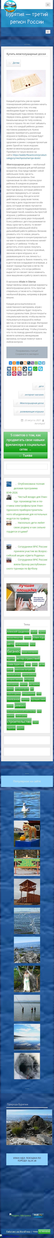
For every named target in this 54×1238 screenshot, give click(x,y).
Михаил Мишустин (15, 637)
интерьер (29, 679)
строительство (19, 721)
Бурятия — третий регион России (27, 18)
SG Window (44, 1231)
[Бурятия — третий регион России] (10, 6)
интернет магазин (34, 394)
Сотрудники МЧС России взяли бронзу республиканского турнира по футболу (26, 564)
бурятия (11, 658)
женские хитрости (25, 669)
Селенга (28, 638)
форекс (20, 728)
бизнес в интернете (30, 652)
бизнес (13, 651)
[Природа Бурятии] (29, 1127)
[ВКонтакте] (10, 363)
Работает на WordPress (18, 1231)
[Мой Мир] (17, 363)
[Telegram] (43, 363)
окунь (39, 694)
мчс (32, 689)
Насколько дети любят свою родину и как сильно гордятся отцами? (25, 527)
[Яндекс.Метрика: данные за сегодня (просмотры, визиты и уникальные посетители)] (9, 1236)
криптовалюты (12, 684)
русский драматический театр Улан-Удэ (21, 711)
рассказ (10, 706)
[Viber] (32, 363)
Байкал (34, 632)
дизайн (10, 670)
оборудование (28, 693)
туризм (11, 727)
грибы (28, 664)
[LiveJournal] (28, 363)
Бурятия (42, 632)
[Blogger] (25, 363)
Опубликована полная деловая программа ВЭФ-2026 (25, 488)
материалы (34, 684)
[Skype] (39, 363)
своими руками (21, 716)
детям (41, 664)
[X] (21, 363)
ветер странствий (28, 658)
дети (41, 386)
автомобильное (22, 644)
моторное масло (22, 689)
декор (34, 664)
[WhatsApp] (36, 363)
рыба (39, 711)
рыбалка (10, 715)
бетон (32, 644)
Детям (16, 62)
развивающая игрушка (32, 411)
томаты (35, 722)
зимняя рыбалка (29, 675)
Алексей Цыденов (18, 631)
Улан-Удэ (38, 637)
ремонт (20, 705)
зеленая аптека (14, 674)
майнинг (23, 684)
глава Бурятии (15, 664)
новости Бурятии (13, 694)
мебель (10, 689)
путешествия (38, 699)
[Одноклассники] (14, 363)
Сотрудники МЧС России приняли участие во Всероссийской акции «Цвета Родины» (26, 551)
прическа (25, 699)
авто (10, 644)
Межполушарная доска (32, 403)
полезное (13, 699)
